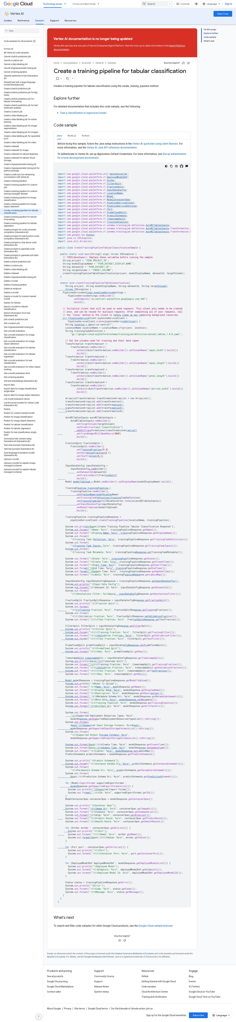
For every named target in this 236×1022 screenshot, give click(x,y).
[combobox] (157, 4)
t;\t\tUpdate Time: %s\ (108, 747)
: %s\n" (112, 699)
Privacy (67, 1008)
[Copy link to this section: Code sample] (80, 125)
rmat (87, 792)
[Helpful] (183, 63)
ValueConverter (118, 173)
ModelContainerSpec (118, 199)
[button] (59, 135)
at (86, 568)
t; (115, 593)
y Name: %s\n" (109, 532)
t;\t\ (98, 661)
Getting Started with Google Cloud (159, 981)
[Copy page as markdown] (67, 78)
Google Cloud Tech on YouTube (204, 997)
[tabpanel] (122, 524)
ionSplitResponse (144, 619)
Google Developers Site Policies (99, 956)
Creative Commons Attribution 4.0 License (134, 953)
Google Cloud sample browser (155, 925)
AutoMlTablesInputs (157, 225)
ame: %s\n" (103, 686)
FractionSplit (115, 186)
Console (185, 3)
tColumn (161, 286)
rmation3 (116, 407)
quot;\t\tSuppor (81, 725)
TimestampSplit (116, 218)
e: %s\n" (115, 689)
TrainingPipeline (117, 221)
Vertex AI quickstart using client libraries (155, 143)
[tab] (59, 135)
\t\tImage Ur (98, 808)
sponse (83, 718)
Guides (8, 20)
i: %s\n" (124, 763)
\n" (115, 561)
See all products (55, 976)
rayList (130, 430)
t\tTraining (83, 609)
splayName (92, 494)
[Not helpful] (188, 63)
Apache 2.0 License (56, 956)
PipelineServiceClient (120, 202)
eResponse (140, 552)
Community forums (104, 976)
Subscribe (198, 1015)
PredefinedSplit (116, 212)
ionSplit (110, 475)
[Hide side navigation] (38, 1016)
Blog (191, 976)
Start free (222, 13)
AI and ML (86, 63)
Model (110, 196)
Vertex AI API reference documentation (112, 147)
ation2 (117, 404)
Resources (70, 20)
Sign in (228, 4)
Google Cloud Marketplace (60, 986)
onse (125, 625)
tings (89, 292)
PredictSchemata (117, 215)
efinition (103, 497)
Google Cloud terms (98, 1008)
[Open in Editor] (176, 166)
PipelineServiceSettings (122, 205)
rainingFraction (92, 449)
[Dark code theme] (166, 166)
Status (90, 234)
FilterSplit (114, 183)
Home (56, 63)
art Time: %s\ (104, 564)
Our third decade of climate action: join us (132, 1008)
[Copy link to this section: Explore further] (83, 99)
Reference (23, 20)
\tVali (99, 635)
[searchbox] (21, 30)
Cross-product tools (84, 3)
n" (116, 568)
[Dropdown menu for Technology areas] (66, 4)
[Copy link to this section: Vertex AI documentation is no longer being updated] (138, 39)
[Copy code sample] (171, 166)
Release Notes (101, 986)
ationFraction (95, 452)
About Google (54, 1008)
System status (101, 991)
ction (93, 455)
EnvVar (111, 180)
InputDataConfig (116, 189)
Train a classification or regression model (83, 112)
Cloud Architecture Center (155, 991)
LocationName (115, 193)
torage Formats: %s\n (113, 734)
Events (192, 981)
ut (77, 587)
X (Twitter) (194, 986)
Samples (39, 20)
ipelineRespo (132, 574)
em (71, 529)
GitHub (145, 976)
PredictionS (155, 776)
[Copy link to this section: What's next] (77, 918)
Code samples (149, 986)
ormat (84, 571)
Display (107, 494)
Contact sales (54, 991)
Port (109, 209)
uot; (137, 725)
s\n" (110, 750)
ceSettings (128, 321)
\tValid (100, 667)
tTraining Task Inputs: (88, 545)
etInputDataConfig (164, 580)
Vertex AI (17, 14)
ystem (70, 683)
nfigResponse (131, 645)
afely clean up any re (128, 314)
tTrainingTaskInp (89, 500)
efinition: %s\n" (104, 539)
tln (87, 526)
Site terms (79, 1008)
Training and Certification (154, 997)
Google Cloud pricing (57, 981)
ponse (140, 600)
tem (71, 548)
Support (54, 20)
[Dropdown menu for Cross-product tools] (99, 4)
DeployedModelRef (117, 177)
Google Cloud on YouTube (202, 991)
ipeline (81, 488)
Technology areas (52, 3)
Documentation (70, 63)
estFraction (159, 670)
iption (154, 693)
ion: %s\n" (125, 635)
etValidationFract (157, 616)
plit (81, 657)
